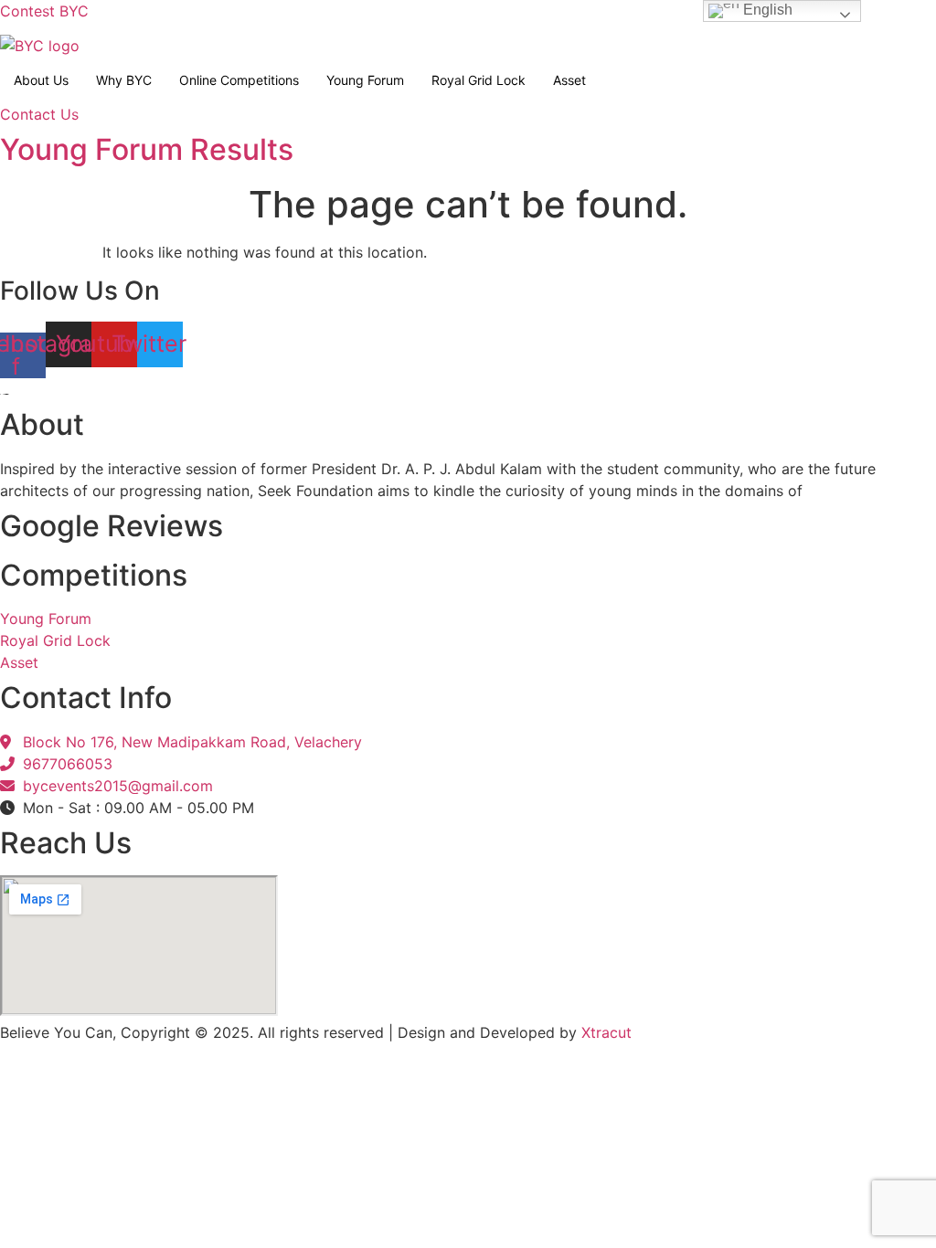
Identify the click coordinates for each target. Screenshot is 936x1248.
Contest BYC (44, 11)
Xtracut (606, 1032)
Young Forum (365, 80)
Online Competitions (239, 80)
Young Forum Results (146, 149)
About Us (41, 80)
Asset (569, 80)
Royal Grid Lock (478, 80)
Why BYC (124, 80)
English (765, 9)
